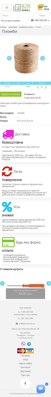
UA (45, 6)
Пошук (42, 15)
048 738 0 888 (27, 318)
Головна (25, 355)
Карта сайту (25, 363)
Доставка (26, 371)
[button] (42, 58)
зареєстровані (13, 20)
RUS (46, 9)
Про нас (25, 375)
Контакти (25, 367)
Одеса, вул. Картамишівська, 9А (25, 329)
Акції (25, 359)
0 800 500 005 (40, 20)
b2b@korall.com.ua (27, 324)
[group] (25, 286)
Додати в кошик (11, 94)
